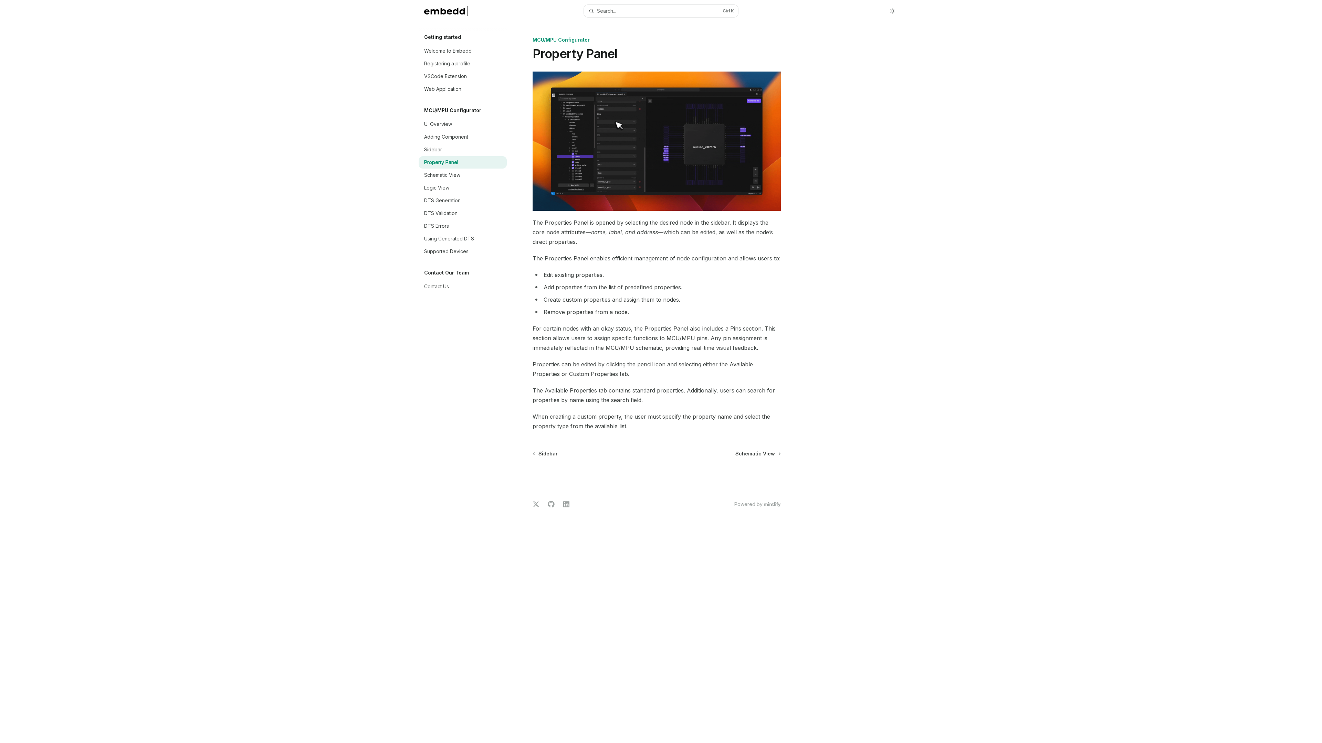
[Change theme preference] (892, 11)
